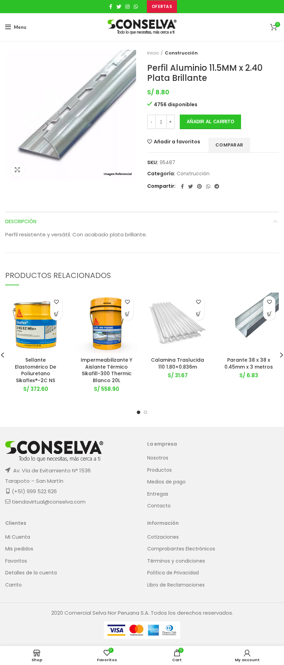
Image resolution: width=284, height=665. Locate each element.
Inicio (153, 53)
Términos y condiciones (176, 561)
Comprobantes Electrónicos (181, 549)
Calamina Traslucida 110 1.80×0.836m (177, 363)
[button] (56, 314)
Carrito (13, 585)
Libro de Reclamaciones (176, 585)
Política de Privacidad (173, 573)
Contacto (159, 506)
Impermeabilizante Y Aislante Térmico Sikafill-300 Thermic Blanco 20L (106, 370)
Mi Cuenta (17, 537)
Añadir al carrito (210, 121)
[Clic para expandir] (17, 170)
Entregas (157, 494)
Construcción (181, 53)
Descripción (20, 221)
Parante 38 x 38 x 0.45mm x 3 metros (248, 363)
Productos (159, 470)
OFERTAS (162, 6)
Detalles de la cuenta (31, 573)
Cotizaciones (163, 537)
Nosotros (157, 458)
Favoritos (16, 561)
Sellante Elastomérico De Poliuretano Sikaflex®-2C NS (35, 370)
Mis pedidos (19, 549)
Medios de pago (166, 482)
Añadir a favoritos (177, 141)
